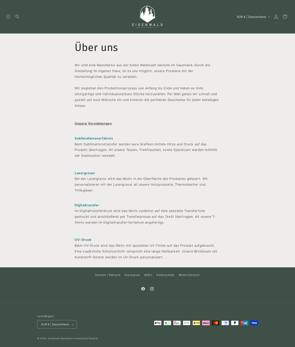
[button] (8, 16)
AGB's (148, 275)
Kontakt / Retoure (107, 275)
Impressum (132, 275)
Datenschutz (165, 275)
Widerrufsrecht (189, 275)
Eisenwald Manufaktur (60, 338)
